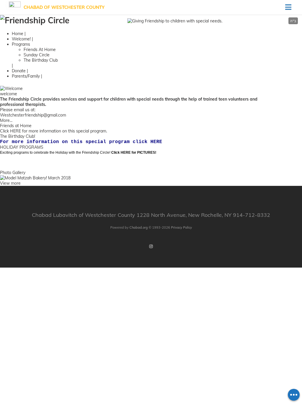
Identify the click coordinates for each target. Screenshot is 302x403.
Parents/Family (26, 76)
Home (17, 33)
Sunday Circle (37, 55)
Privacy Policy (181, 227)
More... (6, 120)
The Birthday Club (41, 60)
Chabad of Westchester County (64, 7)
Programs (21, 44)
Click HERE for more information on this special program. (53, 131)
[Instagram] (151, 246)
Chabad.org (138, 227)
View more (10, 183)
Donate (19, 70)
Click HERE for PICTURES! (133, 152)
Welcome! (21, 39)
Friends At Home (40, 49)
